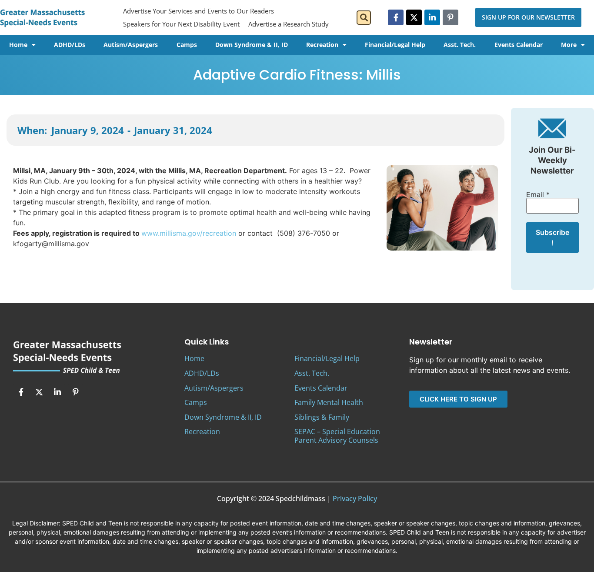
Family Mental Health (328, 402)
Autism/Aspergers (130, 44)
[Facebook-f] (396, 17)
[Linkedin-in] (432, 17)
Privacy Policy (355, 498)
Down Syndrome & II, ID (251, 44)
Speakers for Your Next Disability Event (181, 24)
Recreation (322, 44)
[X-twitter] (414, 17)
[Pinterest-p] (450, 17)
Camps (187, 44)
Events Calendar (518, 44)
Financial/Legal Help (395, 44)
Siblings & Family (321, 417)
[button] (364, 17)
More (569, 44)
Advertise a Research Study (288, 24)
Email (538, 194)
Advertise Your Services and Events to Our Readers (198, 11)
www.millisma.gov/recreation (188, 233)
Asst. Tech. (460, 44)
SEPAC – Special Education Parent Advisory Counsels (337, 436)
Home (18, 44)
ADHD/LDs (69, 44)
